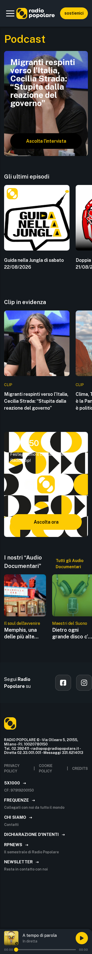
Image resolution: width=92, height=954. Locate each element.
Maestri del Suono (69, 623)
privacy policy (11, 768)
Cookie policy (45, 768)
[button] (10, 13)
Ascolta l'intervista (46, 141)
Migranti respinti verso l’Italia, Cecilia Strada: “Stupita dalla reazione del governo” (36, 401)
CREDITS (80, 768)
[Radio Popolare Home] (35, 13)
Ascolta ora (46, 522)
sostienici (74, 13)
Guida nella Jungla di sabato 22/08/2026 (34, 263)
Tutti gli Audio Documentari (70, 563)
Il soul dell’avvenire (22, 623)
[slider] (16, 950)
